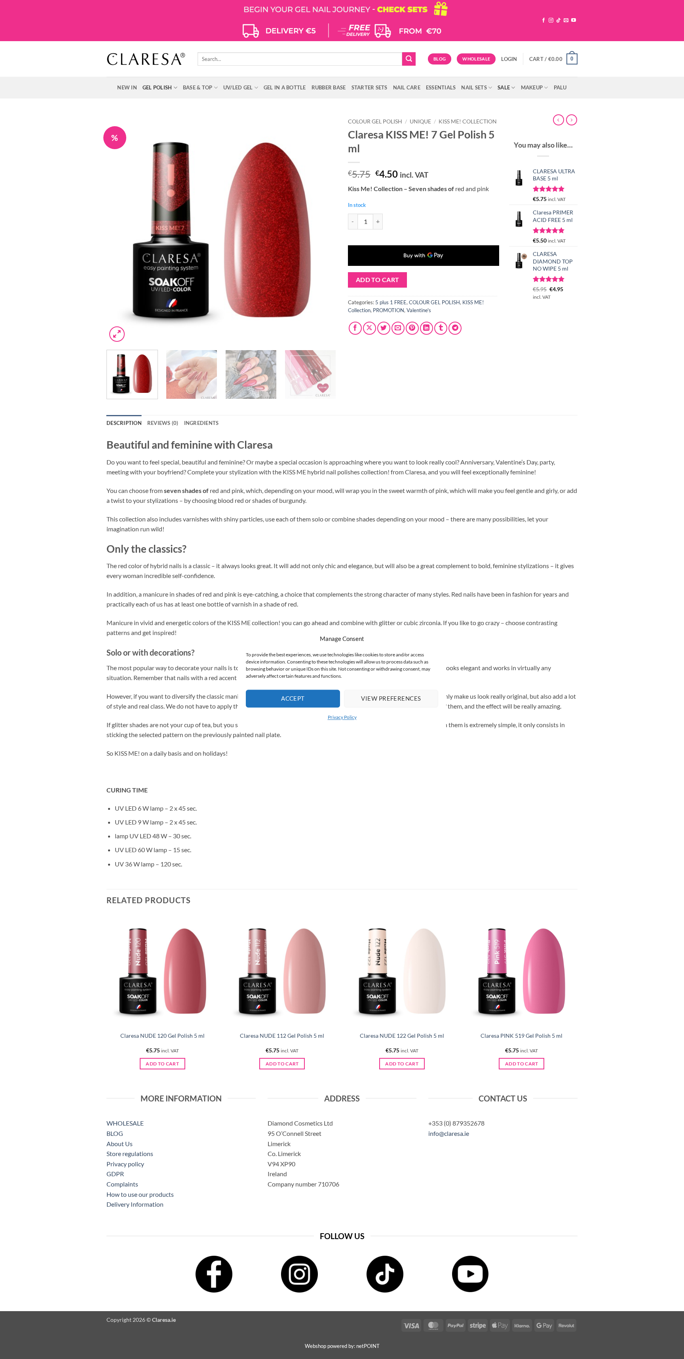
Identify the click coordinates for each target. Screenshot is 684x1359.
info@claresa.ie (448, 1133)
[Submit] (409, 59)
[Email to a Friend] (398, 328)
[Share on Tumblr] (440, 328)
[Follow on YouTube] (573, 20)
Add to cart (377, 279)
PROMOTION (388, 310)
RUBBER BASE (329, 87)
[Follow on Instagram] (551, 20)
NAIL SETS (473, 87)
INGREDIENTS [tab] (201, 423)
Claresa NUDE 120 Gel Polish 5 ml (162, 1035)
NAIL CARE (406, 87)
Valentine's (419, 310)
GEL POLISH (157, 87)
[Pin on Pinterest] (412, 328)
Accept (293, 698)
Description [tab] (124, 423)
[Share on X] (369, 328)
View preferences (391, 698)
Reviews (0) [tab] (163, 423)
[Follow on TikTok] (558, 20)
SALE (504, 87)
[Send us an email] (566, 20)
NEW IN (127, 87)
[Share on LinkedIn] (426, 328)
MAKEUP (532, 87)
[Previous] (121, 229)
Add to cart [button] (162, 1063)
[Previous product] (571, 119)
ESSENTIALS (441, 87)
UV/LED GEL (238, 87)
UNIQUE (420, 121)
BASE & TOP (198, 87)
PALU (560, 87)
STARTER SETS (370, 87)
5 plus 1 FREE (391, 302)
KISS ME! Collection (468, 121)
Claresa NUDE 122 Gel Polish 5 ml (402, 1035)
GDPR (115, 1173)
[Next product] (558, 119)
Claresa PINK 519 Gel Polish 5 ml (521, 1035)
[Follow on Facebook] (543, 20)
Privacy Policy (342, 717)
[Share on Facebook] (355, 328)
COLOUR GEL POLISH (375, 121)
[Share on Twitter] (383, 328)
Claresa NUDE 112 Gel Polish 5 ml (282, 1035)
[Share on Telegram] (455, 328)
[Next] (321, 229)
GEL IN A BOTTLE (285, 87)
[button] (509, 59)
